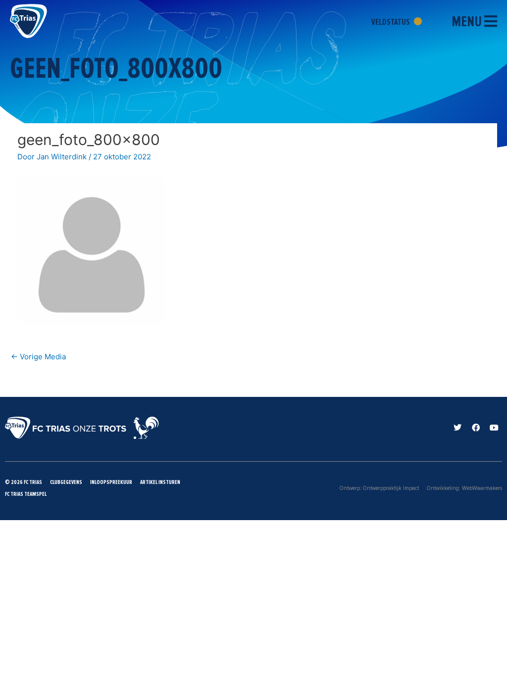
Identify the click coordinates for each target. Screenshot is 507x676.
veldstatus (391, 21)
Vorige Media (38, 356)
